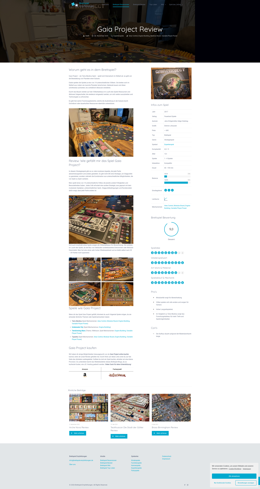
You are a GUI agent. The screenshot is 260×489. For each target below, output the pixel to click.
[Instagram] (188, 485)
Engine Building (144, 36)
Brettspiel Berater (106, 463)
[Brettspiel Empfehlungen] (82, 4)
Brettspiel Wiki (105, 465)
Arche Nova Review (79, 427)
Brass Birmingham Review (165, 427)
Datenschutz (166, 456)
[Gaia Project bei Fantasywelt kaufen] (117, 376)
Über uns (72, 464)
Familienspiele (136, 463)
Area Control (133, 36)
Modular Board (155, 36)
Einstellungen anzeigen (246, 483)
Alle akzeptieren (234, 476)
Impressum (247, 469)
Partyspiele (135, 471)
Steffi (87, 36)
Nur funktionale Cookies (222, 483)
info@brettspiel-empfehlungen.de (81, 460)
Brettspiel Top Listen (107, 468)
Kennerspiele (135, 465)
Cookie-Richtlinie (235, 469)
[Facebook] (185, 485)
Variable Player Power (169, 36)
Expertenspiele (118, 36)
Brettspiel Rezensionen (108, 460)
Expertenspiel (169, 144)
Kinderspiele (135, 460)
